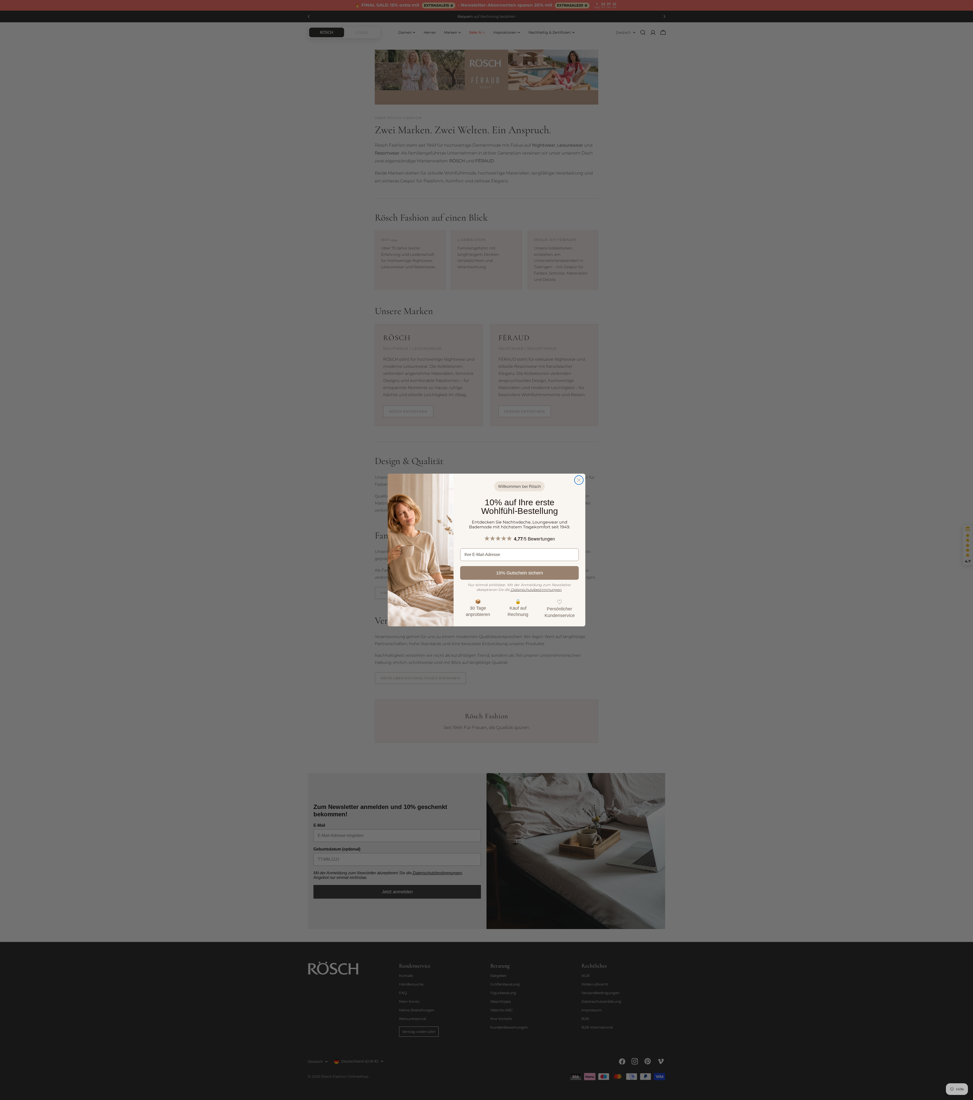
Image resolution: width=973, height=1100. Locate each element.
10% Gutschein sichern (519, 572)
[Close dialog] (578, 480)
